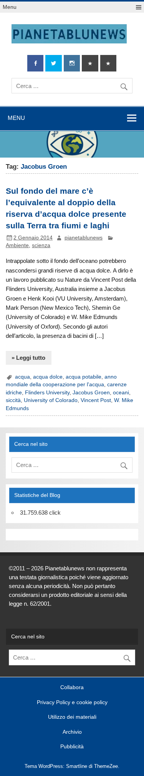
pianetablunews (84, 238)
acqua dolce (48, 377)
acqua (22, 377)
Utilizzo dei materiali (72, 717)
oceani (121, 392)
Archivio (72, 732)
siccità (13, 400)
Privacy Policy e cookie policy (72, 702)
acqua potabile (83, 377)
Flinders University (47, 392)
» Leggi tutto (28, 357)
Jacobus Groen (91, 392)
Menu (10, 7)
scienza (41, 245)
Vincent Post (96, 400)
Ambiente (17, 245)
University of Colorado (51, 400)
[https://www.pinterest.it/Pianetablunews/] (90, 63)
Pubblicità (72, 746)
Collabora (72, 687)
